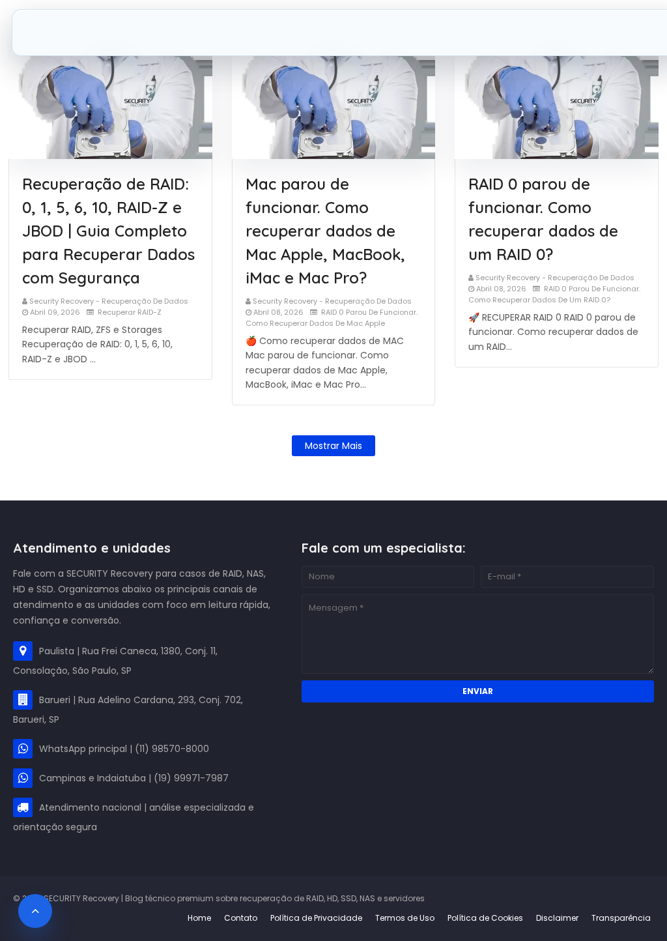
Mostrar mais (333, 445)
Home (199, 917)
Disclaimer (557, 917)
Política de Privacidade (316, 917)
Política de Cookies (485, 917)
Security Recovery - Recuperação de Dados (108, 301)
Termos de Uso (404, 917)
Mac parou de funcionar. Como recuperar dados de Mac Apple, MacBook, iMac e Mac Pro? (325, 230)
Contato (240, 917)
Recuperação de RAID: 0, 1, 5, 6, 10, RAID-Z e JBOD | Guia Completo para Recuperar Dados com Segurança (108, 230)
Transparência (621, 917)
